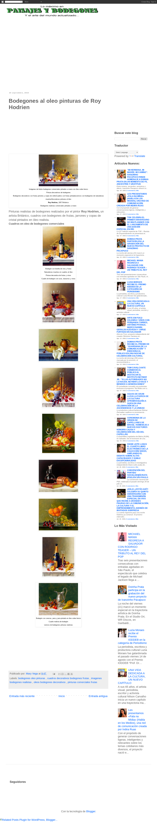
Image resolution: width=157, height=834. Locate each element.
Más (137, 190)
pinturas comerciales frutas (82, 682)
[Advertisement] (69, 32)
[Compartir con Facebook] (68, 674)
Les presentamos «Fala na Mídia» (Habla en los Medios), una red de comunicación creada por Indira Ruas (132, 719)
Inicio (62, 696)
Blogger (90, 811)
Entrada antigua (98, 696)
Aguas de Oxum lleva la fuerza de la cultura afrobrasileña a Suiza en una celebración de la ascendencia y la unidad (133, 401)
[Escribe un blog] (62, 674)
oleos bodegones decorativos (50, 682)
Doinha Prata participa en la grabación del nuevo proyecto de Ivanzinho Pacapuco (132, 593)
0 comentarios (131, 190)
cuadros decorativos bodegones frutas (68, 678)
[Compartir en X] (65, 674)
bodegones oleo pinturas (32, 678)
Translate (139, 156)
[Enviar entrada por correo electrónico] (54, 673)
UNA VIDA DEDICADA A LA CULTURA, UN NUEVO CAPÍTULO (138, 303)
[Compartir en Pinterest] (71, 674)
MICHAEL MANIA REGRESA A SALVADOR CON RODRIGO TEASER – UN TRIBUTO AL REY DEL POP (132, 545)
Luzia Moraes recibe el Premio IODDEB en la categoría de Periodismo (136, 287)
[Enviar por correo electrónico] (59, 674)
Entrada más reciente (22, 696)
